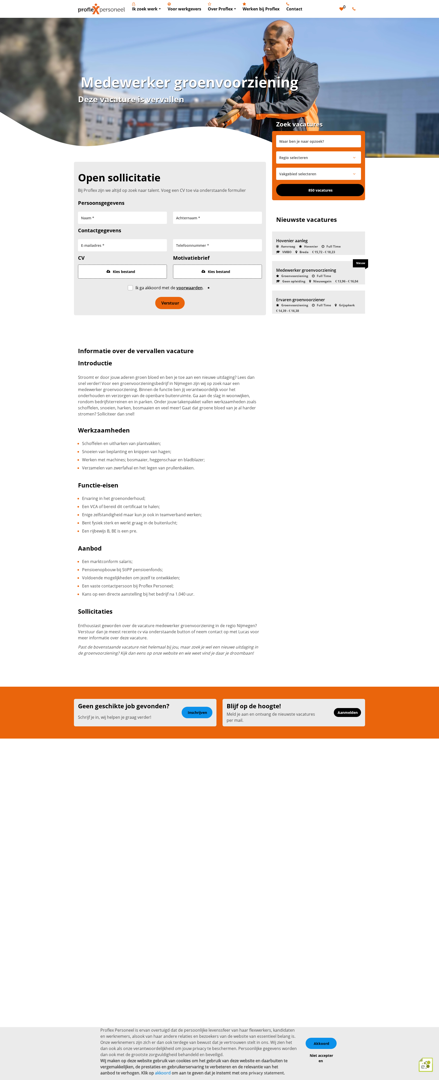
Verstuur (170, 303)
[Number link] (355, 9)
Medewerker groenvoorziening (306, 270)
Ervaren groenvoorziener (300, 300)
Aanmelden (348, 712)
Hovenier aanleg (292, 240)
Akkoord (321, 1043)
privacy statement (266, 1073)
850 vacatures (320, 190)
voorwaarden (189, 288)
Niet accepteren (321, 1058)
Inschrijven (197, 712)
